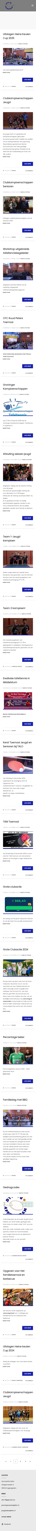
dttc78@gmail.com (8, 1500)
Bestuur (20, 1255)
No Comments (29, 86)
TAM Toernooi (11, 821)
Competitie (14, 666)
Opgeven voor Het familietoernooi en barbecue (14, 1274)
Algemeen (14, 1255)
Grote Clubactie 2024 (15, 949)
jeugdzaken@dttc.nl (8, 1511)
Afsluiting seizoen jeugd (17, 454)
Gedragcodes (11, 1187)
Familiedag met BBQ (15, 1099)
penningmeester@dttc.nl (10, 1505)
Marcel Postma (23, 44)
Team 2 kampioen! (14, 608)
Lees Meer (27, 80)
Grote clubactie (12, 886)
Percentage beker (13, 1037)
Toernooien (19, 1380)
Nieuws (14, 86)
